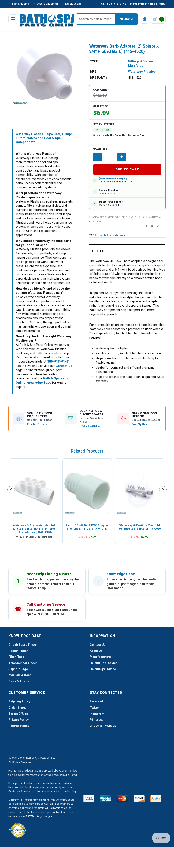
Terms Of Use (18, 713)
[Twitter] (151, 226)
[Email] (140, 226)
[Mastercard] (122, 798)
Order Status (17, 707)
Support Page (18, 669)
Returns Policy (18, 726)
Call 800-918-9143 (113, 3)
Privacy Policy (18, 719)
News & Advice (18, 681)
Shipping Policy (19, 701)
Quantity (100, 148)
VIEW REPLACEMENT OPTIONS (34, 537)
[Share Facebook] (146, 226)
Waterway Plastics (142, 72)
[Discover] (139, 798)
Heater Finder (18, 651)
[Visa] (88, 798)
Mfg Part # (99, 77)
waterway (118, 235)
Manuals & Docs (19, 675)
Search (126, 19)
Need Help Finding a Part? (148, 3)
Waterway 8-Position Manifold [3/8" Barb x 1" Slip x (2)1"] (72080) (140, 527)
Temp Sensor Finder (22, 663)
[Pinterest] (158, 226)
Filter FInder (17, 656)
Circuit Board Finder (22, 644)
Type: (94, 61)
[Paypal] (155, 798)
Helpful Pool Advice (103, 663)
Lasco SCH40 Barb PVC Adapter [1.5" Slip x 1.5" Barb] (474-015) (87, 527)
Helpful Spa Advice (103, 669)
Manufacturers (100, 656)
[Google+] (164, 226)
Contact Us (97, 644)
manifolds (104, 235)
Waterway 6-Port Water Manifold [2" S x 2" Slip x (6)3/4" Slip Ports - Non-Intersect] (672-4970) (35, 529)
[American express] (105, 798)
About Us (96, 651)
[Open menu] (13, 19)
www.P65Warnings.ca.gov (35, 816)
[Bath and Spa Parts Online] (49, 19)
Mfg (93, 71)
